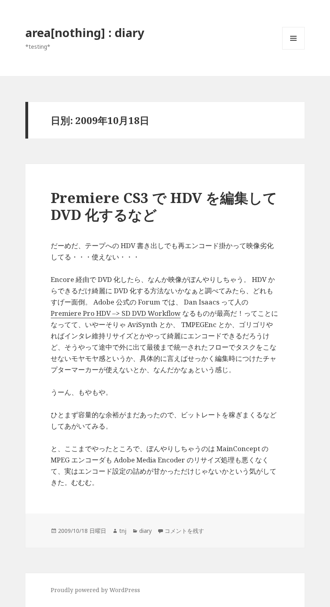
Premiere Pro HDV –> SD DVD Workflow (116, 313)
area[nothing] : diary (84, 32)
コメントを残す (184, 530)
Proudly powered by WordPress (95, 590)
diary (145, 530)
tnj (122, 530)
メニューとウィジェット (293, 49)
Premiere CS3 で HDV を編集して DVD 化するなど (164, 206)
